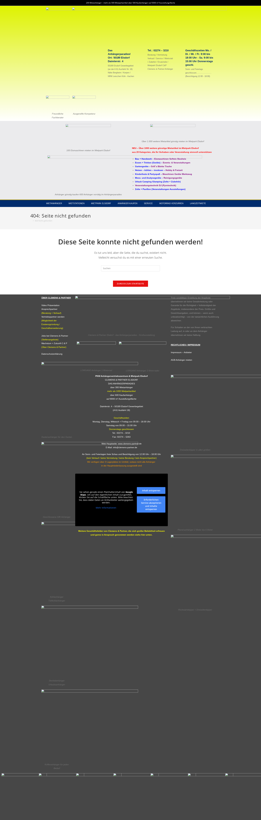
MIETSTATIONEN (76, 203)
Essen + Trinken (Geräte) (147, 162)
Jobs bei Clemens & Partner (54, 336)
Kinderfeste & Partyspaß (147, 174)
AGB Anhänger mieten (181, 360)
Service (148, 203)
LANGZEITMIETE (198, 203)
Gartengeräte (141, 166)
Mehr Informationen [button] (106, 507)
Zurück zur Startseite (130, 283)
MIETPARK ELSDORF (101, 203)
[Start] (31, 220)
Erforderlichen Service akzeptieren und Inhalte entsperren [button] (151, 504)
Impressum (176, 352)
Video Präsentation (50, 305)
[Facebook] (214, 203)
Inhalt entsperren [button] (151, 490)
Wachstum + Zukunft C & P (54, 343)
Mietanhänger (54, 203)
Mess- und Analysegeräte (148, 178)
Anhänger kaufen (127, 203)
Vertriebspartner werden (52, 317)
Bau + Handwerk (143, 159)
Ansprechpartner (49, 309)
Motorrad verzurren (171, 203)
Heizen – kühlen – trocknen (149, 170)
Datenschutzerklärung (51, 354)
